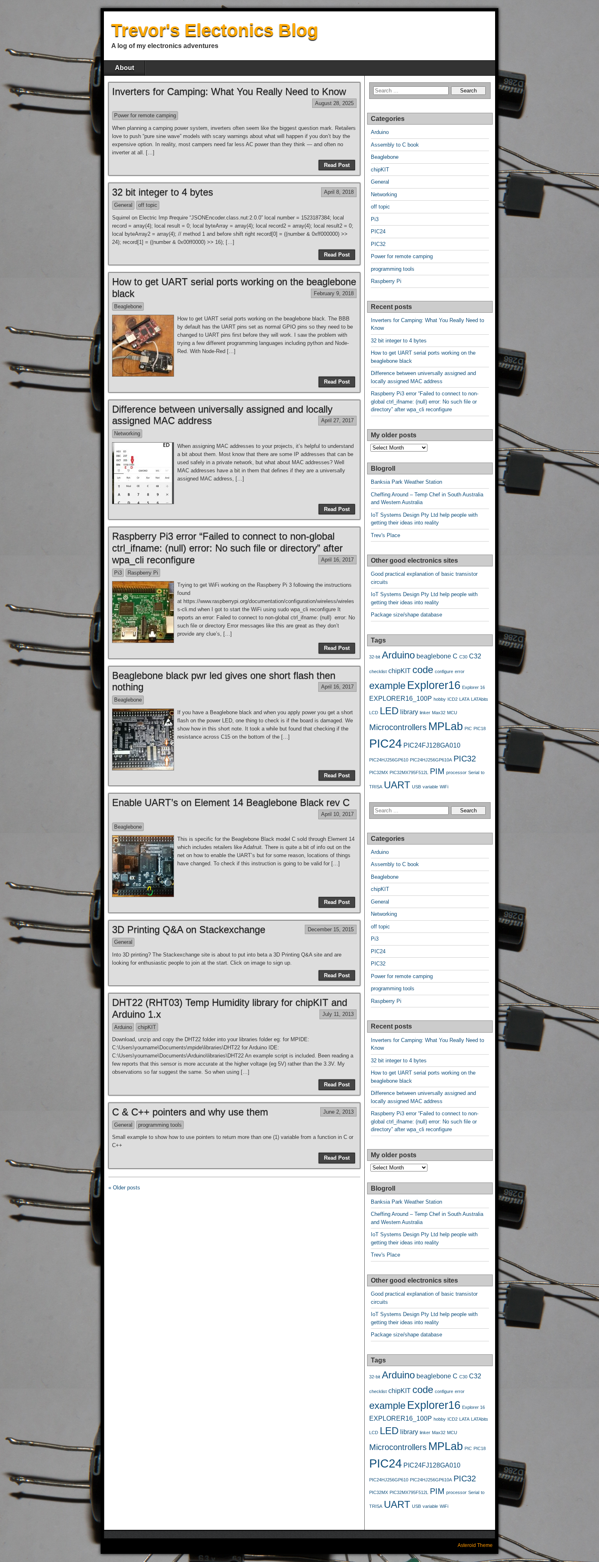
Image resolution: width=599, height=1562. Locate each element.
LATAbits (479, 699)
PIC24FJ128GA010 (431, 745)
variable (430, 786)
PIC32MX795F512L (409, 772)
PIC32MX (378, 772)
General (123, 205)
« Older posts (124, 1188)
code (422, 669)
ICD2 (452, 699)
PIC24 (378, 231)
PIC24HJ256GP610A (431, 759)
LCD (373, 712)
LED (389, 710)
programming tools (160, 1125)
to (482, 772)
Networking (127, 433)
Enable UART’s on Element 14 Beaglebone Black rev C (231, 802)
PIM (437, 771)
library (409, 712)
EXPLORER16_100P (400, 698)
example (387, 685)
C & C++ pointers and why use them (190, 1111)
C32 (475, 656)
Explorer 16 (473, 687)
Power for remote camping (145, 115)
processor (456, 772)
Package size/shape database (406, 615)
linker (425, 712)
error (460, 671)
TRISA (375, 786)
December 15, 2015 (331, 929)
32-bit (374, 656)
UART (397, 784)
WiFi (444, 786)
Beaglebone (128, 306)
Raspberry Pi (143, 573)
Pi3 (118, 573)
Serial (473, 772)
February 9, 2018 (334, 293)
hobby (440, 699)
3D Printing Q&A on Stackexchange (188, 929)
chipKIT (147, 1027)
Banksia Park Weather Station (406, 482)
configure (444, 671)
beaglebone (433, 656)
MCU (452, 712)
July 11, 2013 (338, 1014)
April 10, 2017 (337, 814)
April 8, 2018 (339, 192)
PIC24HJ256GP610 (388, 759)
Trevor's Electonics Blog (214, 30)
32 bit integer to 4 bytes (162, 191)
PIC (468, 728)
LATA (464, 699)
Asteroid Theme (475, 1545)
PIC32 (378, 244)
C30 (463, 656)
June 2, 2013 (338, 1112)
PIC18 (479, 728)
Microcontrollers (398, 727)
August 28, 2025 (334, 103)
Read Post (337, 165)
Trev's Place (385, 535)
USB (416, 786)
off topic (147, 205)
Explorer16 (433, 685)
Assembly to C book (395, 145)
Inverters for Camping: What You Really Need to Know (229, 91)
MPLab (445, 726)
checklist (378, 671)
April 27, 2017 (337, 420)
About (124, 67)
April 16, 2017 (337, 560)
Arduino (123, 1027)
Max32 (438, 712)
